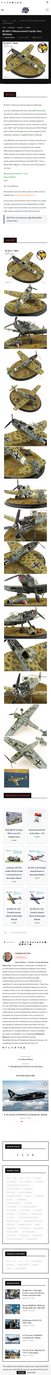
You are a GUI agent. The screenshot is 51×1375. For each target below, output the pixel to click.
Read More (31, 1372)
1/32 (8, 1261)
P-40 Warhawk (38, 1228)
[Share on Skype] (25, 944)
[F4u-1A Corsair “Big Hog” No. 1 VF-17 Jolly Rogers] (12, 1354)
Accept (21, 1372)
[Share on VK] (37, 942)
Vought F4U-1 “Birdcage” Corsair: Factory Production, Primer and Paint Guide (34, 1292)
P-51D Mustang (24, 1235)
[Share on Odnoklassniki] (40, 942)
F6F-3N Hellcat (23, 1214)
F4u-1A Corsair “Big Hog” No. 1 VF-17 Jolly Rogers (34, 1351)
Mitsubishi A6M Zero (24, 1224)
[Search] (47, 10)
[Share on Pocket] (22, 944)
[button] (4, 1101)
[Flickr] (12, 2)
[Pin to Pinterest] (30, 942)
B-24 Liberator (28, 1189)
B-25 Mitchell (11, 1192)
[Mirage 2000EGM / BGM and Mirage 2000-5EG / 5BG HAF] (12, 1309)
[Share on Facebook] (25, 942)
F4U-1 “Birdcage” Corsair (28, 1206)
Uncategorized (20, 1268)
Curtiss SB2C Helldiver (14, 1196)
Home (4, 21)
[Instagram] (7, 2)
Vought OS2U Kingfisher (15, 1239)
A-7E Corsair (37, 1178)
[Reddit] (21, 2)
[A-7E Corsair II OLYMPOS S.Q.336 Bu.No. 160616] (25, 1096)
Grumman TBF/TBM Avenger (32, 1221)
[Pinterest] (10, 2)
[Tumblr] (15, 2)
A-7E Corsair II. (11, 1181)
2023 (8, 1178)
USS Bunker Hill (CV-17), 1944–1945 (32, 1321)
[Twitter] (4, 2)
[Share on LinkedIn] (33, 942)
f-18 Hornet (28, 1203)
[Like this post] (23, 942)
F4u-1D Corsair (25, 1210)
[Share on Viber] (27, 944)
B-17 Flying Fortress (13, 1189)
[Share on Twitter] (28, 942)
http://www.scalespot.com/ (14, 151)
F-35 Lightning (11, 1206)
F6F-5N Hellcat (36, 1214)
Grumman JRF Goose (13, 1221)
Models (37, 1224)
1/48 (14, 21)
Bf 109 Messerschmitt (18, 932)
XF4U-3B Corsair (31, 1239)
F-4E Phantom (39, 1196)
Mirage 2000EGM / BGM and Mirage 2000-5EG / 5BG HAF (34, 1306)
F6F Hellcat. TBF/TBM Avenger (28, 1217)
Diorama (28, 1196)
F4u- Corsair (37, 1210)
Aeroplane (39, 1181)
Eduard (39, 110)
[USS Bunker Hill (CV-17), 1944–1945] (12, 1324)
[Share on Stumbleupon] (43, 942)
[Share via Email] (30, 944)
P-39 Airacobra (25, 1228)
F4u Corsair (10, 1214)
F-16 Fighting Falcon (14, 1203)
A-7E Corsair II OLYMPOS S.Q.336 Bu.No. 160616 (25, 1114)
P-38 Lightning (11, 1228)
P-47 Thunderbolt (12, 1232)
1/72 (27, 1261)
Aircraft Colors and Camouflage (18, 1185)
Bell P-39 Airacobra (25, 1192)
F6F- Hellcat (11, 1217)
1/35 (14, 1261)
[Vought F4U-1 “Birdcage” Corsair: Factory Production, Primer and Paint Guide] (12, 1294)
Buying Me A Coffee (36, 204)
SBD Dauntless (37, 1235)
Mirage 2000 (10, 1224)
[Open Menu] (2, 10)
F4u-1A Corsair (11, 1210)
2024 (14, 1178)
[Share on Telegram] (45, 942)
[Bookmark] (45, 1084)
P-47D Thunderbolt (28, 1232)
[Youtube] (18, 2)
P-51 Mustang (11, 1235)
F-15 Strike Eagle (21, 1199)
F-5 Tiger (9, 1199)
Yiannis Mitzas (10, 37)
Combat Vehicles (23, 1265)
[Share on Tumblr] (35, 942)
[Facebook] (1, 2)
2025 (5, 932)
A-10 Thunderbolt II (26, 1181)
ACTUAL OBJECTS (37, 1261)
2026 (27, 1178)
